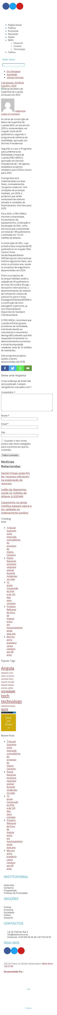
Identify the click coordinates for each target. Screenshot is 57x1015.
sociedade (8, 691)
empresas (4, 679)
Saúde (11, 37)
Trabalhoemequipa (8, 706)
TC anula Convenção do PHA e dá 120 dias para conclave (12, 593)
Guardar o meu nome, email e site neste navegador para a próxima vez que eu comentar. (16, 445)
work (4, 709)
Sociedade (12, 74)
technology (11, 701)
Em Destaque (13, 71)
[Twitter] (12, 368)
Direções (28, 1008)
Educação (13, 34)
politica (10, 688)
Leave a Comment (10, 113)
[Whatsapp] (20, 368)
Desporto (18, 43)
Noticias (11, 685)
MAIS (10, 40)
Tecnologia (19, 49)
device (3, 676)
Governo (4, 682)
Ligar (28, 989)
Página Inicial (15, 25)
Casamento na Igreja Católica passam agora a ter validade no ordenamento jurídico (16, 507)
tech (5, 696)
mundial (11, 682)
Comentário (8, 392)
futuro (11, 679)
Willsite (28, 971)
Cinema (17, 46)
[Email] (28, 368)
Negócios (4, 685)
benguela (4, 673)
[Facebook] (5, 368)
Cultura (11, 52)
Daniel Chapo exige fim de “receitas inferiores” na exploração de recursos (15, 478)
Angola (7, 668)
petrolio (4, 688)
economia (10, 676)
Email (4, 423)
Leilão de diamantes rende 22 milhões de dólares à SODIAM (14, 493)
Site (3, 432)
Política (12, 28)
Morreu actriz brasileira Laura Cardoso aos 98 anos (11, 645)
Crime (10, 673)
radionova (20, 110)
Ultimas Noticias (15, 77)
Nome (5, 415)
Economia (13, 31)
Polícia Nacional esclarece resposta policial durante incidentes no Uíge (12, 569)
